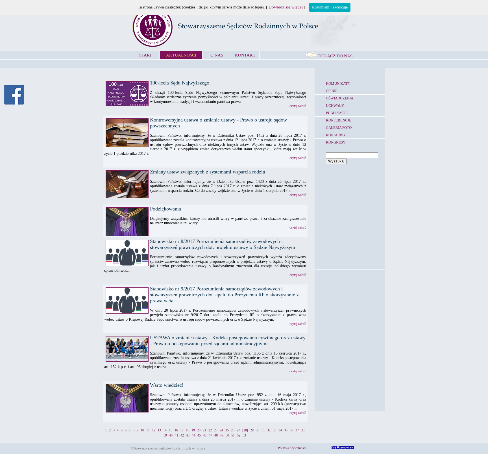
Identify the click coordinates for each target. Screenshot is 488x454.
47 (210, 435)
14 (165, 430)
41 (176, 435)
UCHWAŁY (335, 105)
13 (159, 430)
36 (291, 430)
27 (238, 430)
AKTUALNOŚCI (181, 55)
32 (269, 430)
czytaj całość (297, 106)
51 (233, 435)
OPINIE (331, 91)
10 (142, 430)
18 (187, 430)
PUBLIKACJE (337, 113)
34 (280, 430)
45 (199, 435)
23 (215, 430)
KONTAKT (245, 55)
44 (193, 435)
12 (153, 430)
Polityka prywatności (292, 448)
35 (285, 430)
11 (148, 430)
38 (302, 430)
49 (221, 435)
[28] (245, 430)
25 (227, 430)
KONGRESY (335, 142)
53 (244, 435)
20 (199, 430)
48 (216, 435)
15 (170, 430)
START (145, 55)
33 (274, 430)
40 (171, 435)
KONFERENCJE (338, 120)
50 (227, 435)
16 (176, 430)
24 (221, 430)
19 (193, 430)
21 (204, 430)
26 (232, 430)
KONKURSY (336, 135)
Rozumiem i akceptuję (330, 7)
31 (263, 430)
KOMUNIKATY (338, 83)
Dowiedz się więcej (286, 7)
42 (182, 435)
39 (165, 435)
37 (297, 430)
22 (210, 430)
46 (204, 435)
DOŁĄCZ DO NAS (334, 56)
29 (252, 430)
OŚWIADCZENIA (339, 98)
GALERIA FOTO (339, 127)
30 (257, 430)
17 (182, 430)
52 (238, 435)
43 (187, 435)
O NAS (216, 55)
